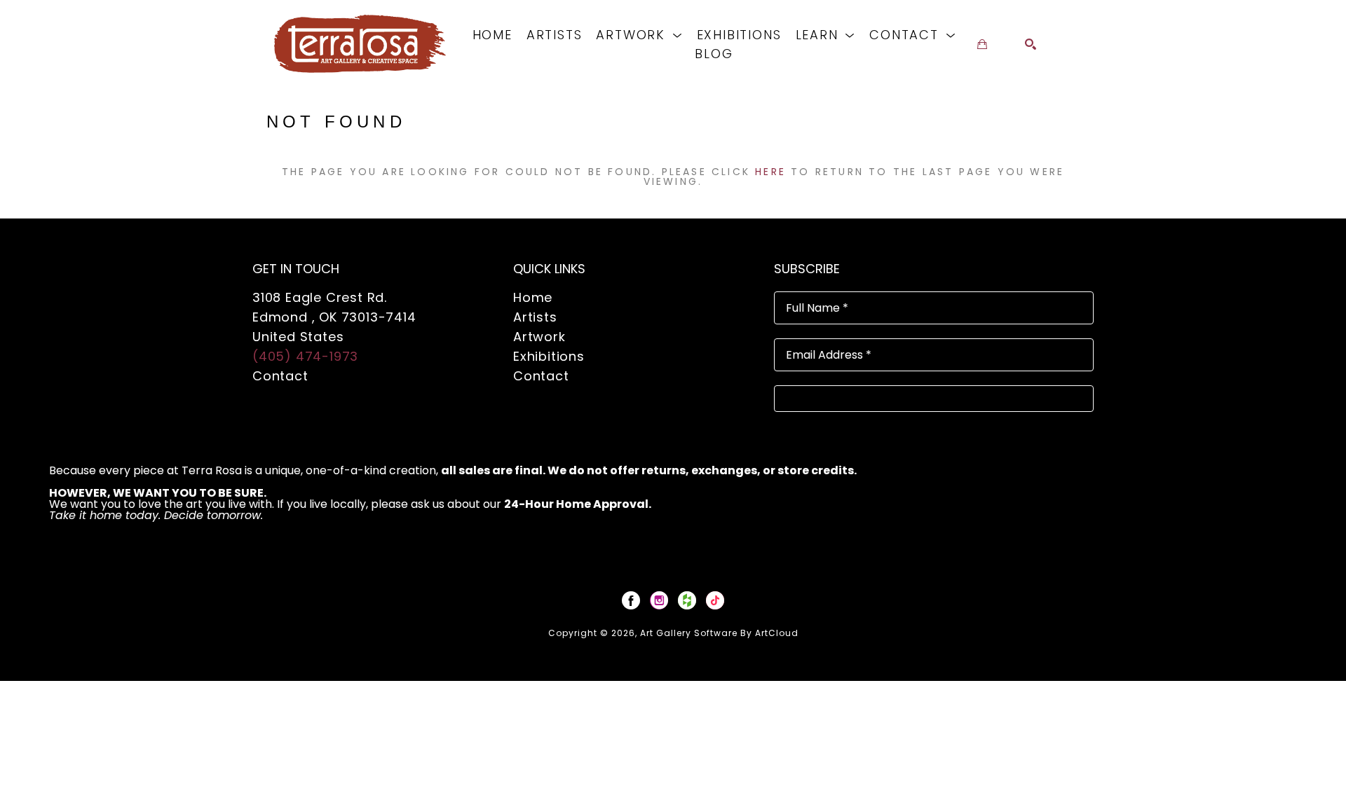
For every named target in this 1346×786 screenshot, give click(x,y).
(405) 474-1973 (305, 356)
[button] (639, 34)
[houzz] (687, 600)
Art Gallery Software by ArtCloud (719, 633)
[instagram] (659, 600)
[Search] (1030, 44)
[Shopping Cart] (982, 44)
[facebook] (631, 600)
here (770, 172)
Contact (280, 376)
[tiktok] (715, 600)
